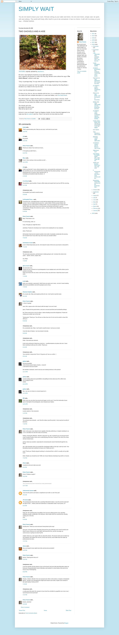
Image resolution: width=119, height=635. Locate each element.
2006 (93, 44)
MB (24, 398)
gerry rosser (26, 265)
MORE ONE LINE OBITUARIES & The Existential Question (96, 105)
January (95, 210)
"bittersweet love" (96, 151)
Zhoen (24, 463)
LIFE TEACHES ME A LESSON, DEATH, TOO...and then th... (96, 57)
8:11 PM (25, 467)
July (94, 197)
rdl (23, 136)
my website (30, 114)
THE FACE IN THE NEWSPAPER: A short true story (96, 80)
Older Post (68, 610)
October (95, 189)
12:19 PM (25, 393)
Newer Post (22, 610)
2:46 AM (25, 176)
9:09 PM (25, 559)
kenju (24, 127)
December (96, 46)
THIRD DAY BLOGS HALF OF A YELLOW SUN (96, 165)
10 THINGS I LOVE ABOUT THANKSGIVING (96, 88)
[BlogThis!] (44, 119)
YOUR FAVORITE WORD (96, 65)
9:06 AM (25, 333)
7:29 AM (25, 584)
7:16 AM (25, 260)
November (96, 49)
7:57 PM (25, 541)
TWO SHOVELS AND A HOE (96, 133)
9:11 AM (25, 347)
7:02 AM (25, 237)
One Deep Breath (62, 95)
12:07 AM (25, 485)
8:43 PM (25, 153)
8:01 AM (25, 296)
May (94, 202)
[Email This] (42, 119)
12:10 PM (25, 371)
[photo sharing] (42, 70)
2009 (93, 38)
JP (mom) (25, 500)
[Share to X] (45, 119)
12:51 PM (25, 404)
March (95, 206)
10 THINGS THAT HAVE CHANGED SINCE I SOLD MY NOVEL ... (96, 114)
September (96, 192)
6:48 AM (25, 211)
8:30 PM (25, 140)
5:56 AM (25, 194)
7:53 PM (25, 458)
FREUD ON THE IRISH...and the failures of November (96, 96)
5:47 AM (25, 185)
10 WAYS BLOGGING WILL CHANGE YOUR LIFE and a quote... (96, 72)
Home (45, 610)
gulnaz (24, 361)
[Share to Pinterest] (49, 119)
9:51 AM (25, 356)
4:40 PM (25, 594)
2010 (93, 35)
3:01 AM (25, 495)
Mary (24, 158)
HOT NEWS (96, 129)
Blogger (66, 623)
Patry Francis (26, 145)
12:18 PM (25, 384)
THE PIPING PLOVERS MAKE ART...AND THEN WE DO (96, 157)
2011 (93, 33)
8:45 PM (25, 550)
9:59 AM (25, 519)
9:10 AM (25, 505)
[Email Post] (39, 118)
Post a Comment (25, 607)
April (94, 204)
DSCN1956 (22, 71)
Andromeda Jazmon (28, 490)
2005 (93, 213)
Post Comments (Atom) (31, 613)
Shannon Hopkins (27, 292)
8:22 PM (25, 476)
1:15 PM (25, 413)
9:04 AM (25, 604)
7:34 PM (25, 424)
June (94, 199)
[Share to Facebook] (47, 119)
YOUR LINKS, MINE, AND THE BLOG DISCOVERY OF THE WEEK (96, 124)
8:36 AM (25, 321)
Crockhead (26, 181)
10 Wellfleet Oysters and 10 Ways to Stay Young (96, 145)
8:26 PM (25, 131)
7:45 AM (25, 287)
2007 (93, 42)
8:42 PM (25, 571)
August (95, 195)
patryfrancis (41, 71)
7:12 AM (25, 247)
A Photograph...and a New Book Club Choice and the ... (96, 174)
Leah (24, 281)
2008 (93, 40)
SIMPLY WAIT (36, 9)
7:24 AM (25, 276)
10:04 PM (25, 162)
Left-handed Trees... (28, 199)
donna (24, 546)
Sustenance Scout (27, 242)
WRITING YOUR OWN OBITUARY (96, 138)
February (95, 208)
